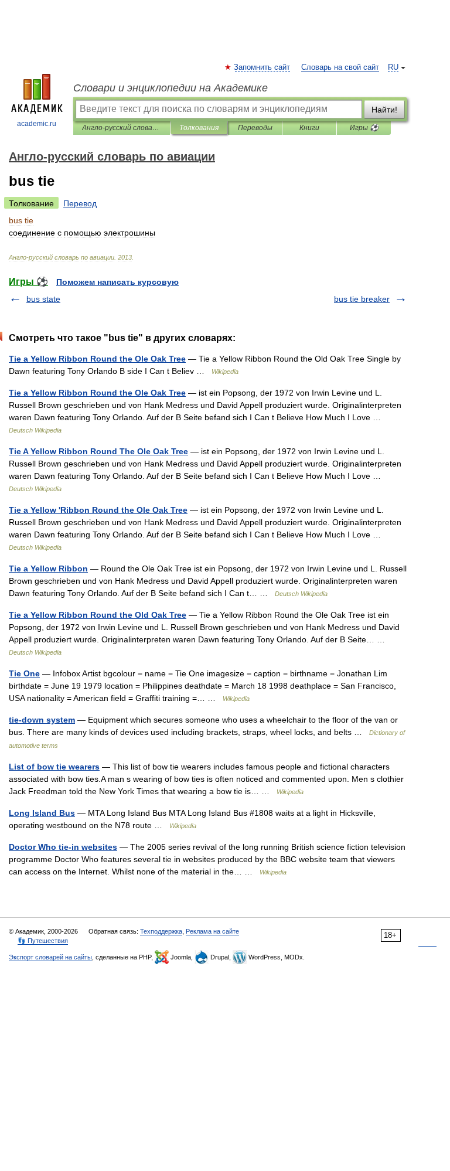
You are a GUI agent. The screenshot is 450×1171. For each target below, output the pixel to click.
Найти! (384, 109)
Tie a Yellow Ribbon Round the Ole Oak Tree (97, 358)
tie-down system (42, 719)
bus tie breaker (362, 299)
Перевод (80, 203)
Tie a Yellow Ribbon (48, 568)
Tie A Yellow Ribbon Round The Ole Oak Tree (98, 451)
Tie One (24, 673)
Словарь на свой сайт (340, 67)
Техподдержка (161, 931)
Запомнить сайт (262, 67)
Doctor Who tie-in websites (63, 847)
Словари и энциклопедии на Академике (170, 88)
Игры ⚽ (364, 128)
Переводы (255, 128)
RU (393, 67)
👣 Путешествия (43, 940)
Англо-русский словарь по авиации (121, 128)
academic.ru (36, 124)
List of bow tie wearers (54, 766)
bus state (43, 299)
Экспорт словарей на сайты (50, 957)
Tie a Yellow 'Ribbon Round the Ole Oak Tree (98, 510)
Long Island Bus (42, 813)
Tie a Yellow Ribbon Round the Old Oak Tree (97, 614)
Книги (309, 128)
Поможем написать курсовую (117, 282)
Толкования (199, 128)
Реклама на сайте (212, 931)
